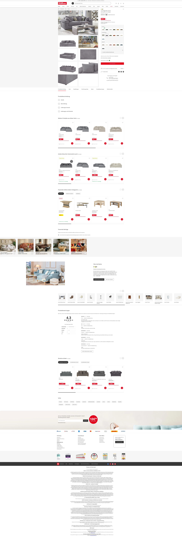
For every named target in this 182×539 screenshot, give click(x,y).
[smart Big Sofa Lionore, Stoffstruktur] (88, 55)
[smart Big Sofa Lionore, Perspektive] (68, 55)
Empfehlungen (76, 89)
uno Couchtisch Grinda (111, 197)
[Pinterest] (121, 71)
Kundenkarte (101, 441)
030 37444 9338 (111, 77)
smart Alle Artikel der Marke (98, 279)
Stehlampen (78, 193)
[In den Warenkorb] (72, 143)
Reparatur (58, 443)
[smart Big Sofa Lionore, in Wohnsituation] (78, 22)
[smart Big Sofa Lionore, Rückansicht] (68, 68)
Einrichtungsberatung (81, 439)
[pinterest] (110, 464)
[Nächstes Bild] (123, 291)
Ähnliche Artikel (110, 89)
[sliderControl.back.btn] (121, 118)
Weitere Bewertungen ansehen (87, 351)
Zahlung (58, 439)
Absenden (85, 420)
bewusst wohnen (102, 442)
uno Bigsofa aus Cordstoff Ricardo (113, 157)
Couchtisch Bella (60, 197)
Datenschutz (71, 463)
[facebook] (108, 464)
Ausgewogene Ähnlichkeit (63, 362)
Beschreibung (64, 103)
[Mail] (123, 71)
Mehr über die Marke (109, 279)
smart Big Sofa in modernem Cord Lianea (64, 157)
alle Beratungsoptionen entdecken (112, 80)
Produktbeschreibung (62, 89)
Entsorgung (59, 444)
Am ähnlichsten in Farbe (85, 362)
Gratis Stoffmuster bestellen (108, 52)
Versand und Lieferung (60, 438)
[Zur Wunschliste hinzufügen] (123, 9)
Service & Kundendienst (61, 447)
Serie (70, 89)
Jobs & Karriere (101, 438)
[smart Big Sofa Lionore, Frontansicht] (68, 42)
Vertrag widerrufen (60, 442)
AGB (66, 463)
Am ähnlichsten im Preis (74, 362)
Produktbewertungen (100, 89)
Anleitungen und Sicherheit (67, 111)
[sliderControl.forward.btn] (123, 118)
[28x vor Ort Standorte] (116, 3)
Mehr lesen (98, 275)
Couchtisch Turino (94, 197)
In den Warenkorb (112, 63)
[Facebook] (119, 71)
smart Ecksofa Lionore (61, 121)
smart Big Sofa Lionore (111, 121)
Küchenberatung (80, 438)
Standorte (79, 437)
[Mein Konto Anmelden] (118, 3)
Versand (106, 22)
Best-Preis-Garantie (81, 441)
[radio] (68, 326)
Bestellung (58, 437)
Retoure (58, 441)
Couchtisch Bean (77, 197)
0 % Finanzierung (59, 446)
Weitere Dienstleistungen (82, 443)
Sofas (59, 398)
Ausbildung (101, 439)
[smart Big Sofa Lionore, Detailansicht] (88, 68)
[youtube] (115, 464)
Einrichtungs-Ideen (85, 89)
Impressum (62, 463)
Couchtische (61, 193)
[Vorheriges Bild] (121, 291)
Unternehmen (101, 437)
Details (62, 100)
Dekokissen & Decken (69, 193)
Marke (92, 89)
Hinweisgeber (77, 463)
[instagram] (112, 464)
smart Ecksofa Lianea (94, 157)
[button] (103, 29)
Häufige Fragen (59, 445)
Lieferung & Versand (65, 107)
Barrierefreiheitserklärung (85, 463)
